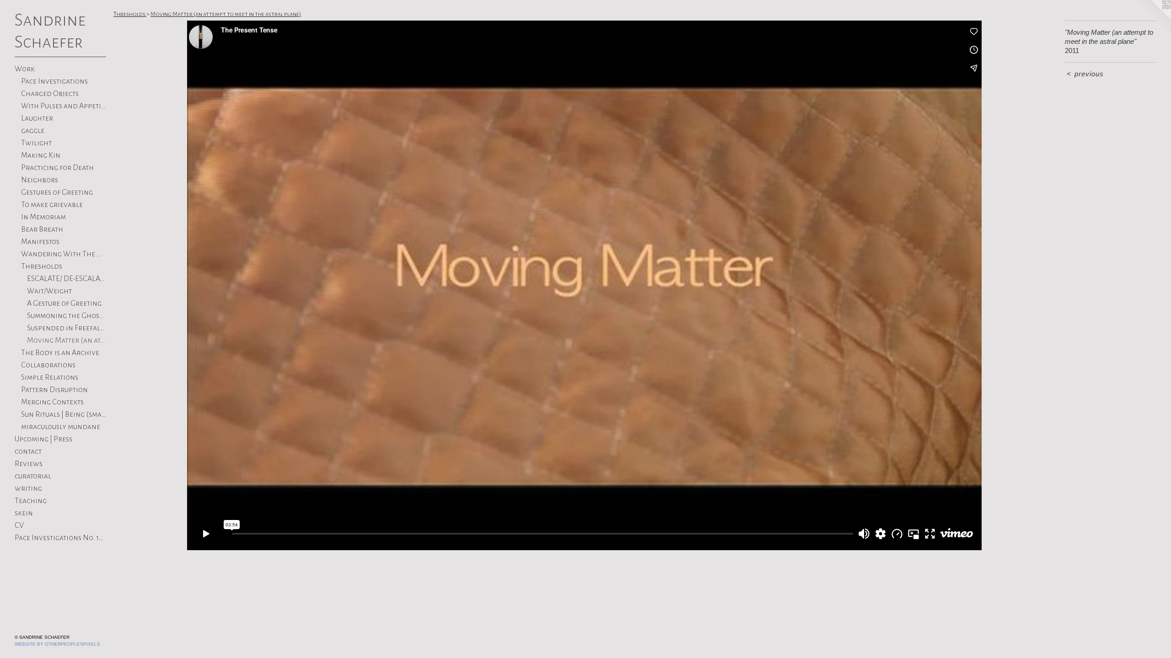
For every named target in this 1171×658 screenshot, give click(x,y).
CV (19, 525)
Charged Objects (50, 94)
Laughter (37, 118)
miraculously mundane (60, 427)
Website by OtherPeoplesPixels (57, 644)
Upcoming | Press (43, 439)
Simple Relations (49, 377)
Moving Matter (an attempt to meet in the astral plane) (66, 340)
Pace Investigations (54, 81)
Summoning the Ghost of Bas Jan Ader (66, 316)
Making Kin (40, 155)
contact (28, 451)
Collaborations (48, 365)
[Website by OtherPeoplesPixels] (1152, 18)
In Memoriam (43, 217)
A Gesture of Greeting (64, 303)
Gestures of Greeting (57, 192)
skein (24, 513)
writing (28, 488)
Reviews (29, 464)
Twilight (36, 143)
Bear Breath (42, 229)
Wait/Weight (49, 291)
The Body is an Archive (60, 353)
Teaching (31, 501)
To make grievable (52, 205)
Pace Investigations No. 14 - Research (60, 538)
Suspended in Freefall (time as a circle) (66, 328)
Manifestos (40, 242)
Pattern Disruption (54, 390)
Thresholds (41, 266)
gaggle (32, 131)
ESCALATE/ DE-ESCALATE (66, 279)
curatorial (33, 476)
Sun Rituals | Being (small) (64, 414)
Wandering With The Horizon (64, 254)
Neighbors (39, 180)
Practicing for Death (57, 168)
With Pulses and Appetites (64, 106)
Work (25, 69)
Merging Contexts (52, 402)
